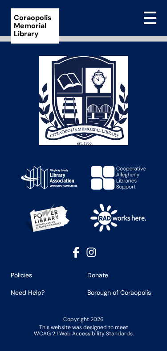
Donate (97, 275)
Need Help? (28, 292)
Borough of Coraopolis (119, 292)
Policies (21, 275)
